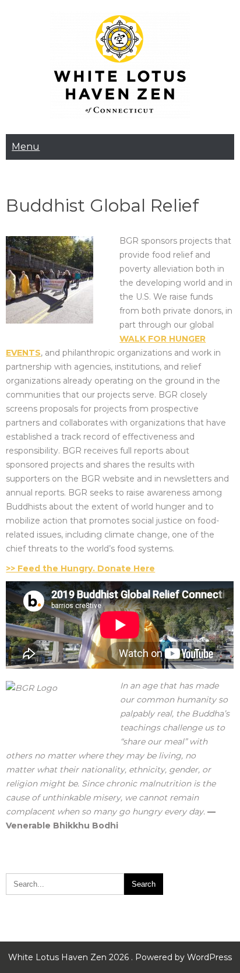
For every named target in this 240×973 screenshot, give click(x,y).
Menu (26, 146)
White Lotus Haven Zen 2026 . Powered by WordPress (120, 957)
